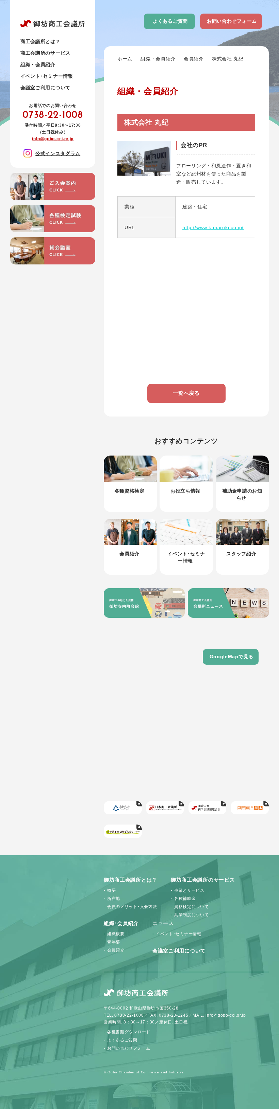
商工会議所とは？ (40, 41)
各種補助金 (185, 898)
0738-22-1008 (52, 115)
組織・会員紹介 (158, 58)
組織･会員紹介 (121, 923)
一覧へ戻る (186, 393)
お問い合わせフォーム (232, 21)
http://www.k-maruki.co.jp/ (213, 227)
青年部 (113, 942)
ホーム (124, 58)
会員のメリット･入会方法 (132, 906)
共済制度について (191, 914)
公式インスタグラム (57, 153)
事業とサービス (189, 890)
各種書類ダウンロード (128, 1032)
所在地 (113, 898)
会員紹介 (194, 58)
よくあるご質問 (170, 21)
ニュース (163, 923)
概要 (111, 890)
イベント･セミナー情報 (46, 76)
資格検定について (191, 906)
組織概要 (116, 933)
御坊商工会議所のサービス (203, 880)
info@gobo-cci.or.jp (52, 138)
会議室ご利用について (45, 87)
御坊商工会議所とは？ (130, 880)
